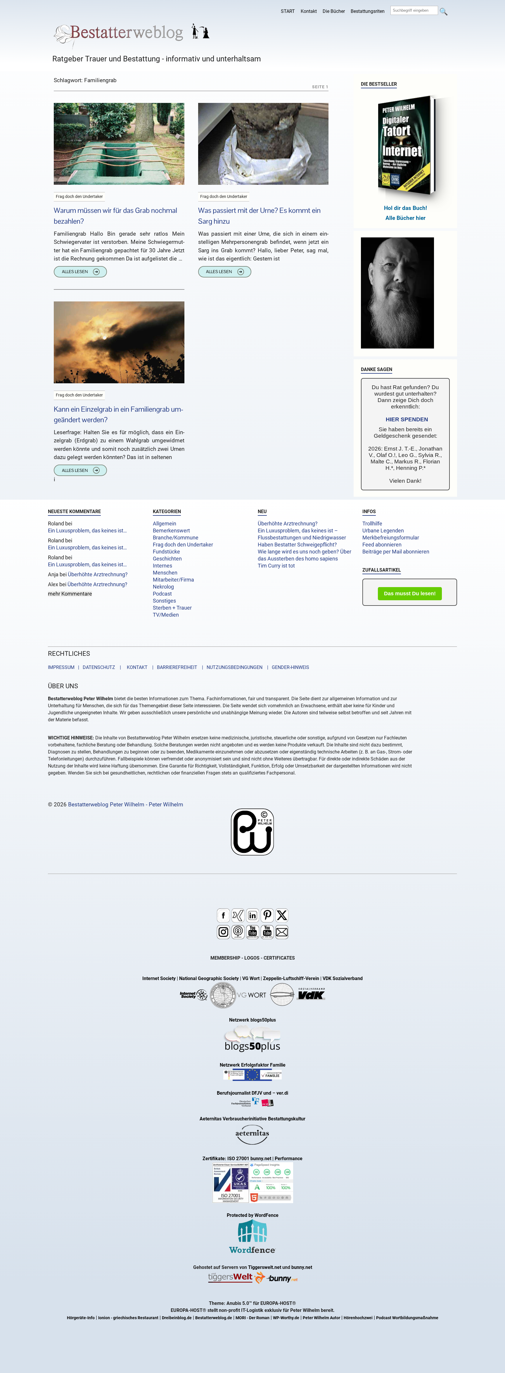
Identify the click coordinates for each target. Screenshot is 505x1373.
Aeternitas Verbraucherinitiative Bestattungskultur (252, 1119)
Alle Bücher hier (405, 218)
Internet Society (159, 978)
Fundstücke (166, 552)
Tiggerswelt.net (264, 1267)
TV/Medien (166, 615)
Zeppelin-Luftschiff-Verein (291, 978)
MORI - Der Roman (252, 1317)
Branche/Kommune (175, 538)
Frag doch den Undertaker (183, 545)
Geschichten (167, 559)
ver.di (282, 1093)
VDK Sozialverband (343, 978)
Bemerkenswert (171, 531)
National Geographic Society (209, 978)
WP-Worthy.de (286, 1317)
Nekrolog (163, 587)
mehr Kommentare (70, 594)
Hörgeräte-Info (81, 1317)
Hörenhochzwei (358, 1317)
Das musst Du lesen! (410, 593)
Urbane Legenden (383, 531)
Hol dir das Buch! (405, 208)
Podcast (162, 594)
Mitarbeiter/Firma (173, 580)
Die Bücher (334, 11)
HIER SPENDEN (407, 419)
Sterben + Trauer (172, 608)
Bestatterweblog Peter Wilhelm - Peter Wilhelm (125, 804)
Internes (162, 566)
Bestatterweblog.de (213, 1317)
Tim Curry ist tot (276, 566)
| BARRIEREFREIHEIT (173, 667)
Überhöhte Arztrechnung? (98, 574)
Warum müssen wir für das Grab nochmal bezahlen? (115, 216)
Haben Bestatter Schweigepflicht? (297, 545)
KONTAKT (136, 667)
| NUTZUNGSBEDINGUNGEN (230, 667)
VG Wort (251, 978)
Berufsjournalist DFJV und (244, 1093)
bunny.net (301, 1267)
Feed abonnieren (382, 545)
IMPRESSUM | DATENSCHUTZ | (85, 667)
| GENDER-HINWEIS (286, 667)
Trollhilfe (372, 524)
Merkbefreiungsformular (390, 538)
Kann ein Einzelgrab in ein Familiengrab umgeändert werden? (119, 415)
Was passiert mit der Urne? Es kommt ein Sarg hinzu (259, 216)
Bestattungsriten (368, 11)
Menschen (165, 573)
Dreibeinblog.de (177, 1317)
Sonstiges (164, 601)
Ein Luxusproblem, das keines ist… (87, 531)
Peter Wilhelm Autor (321, 1317)
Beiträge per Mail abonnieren (395, 552)
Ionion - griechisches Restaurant (128, 1317)
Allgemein (164, 524)
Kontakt (309, 11)
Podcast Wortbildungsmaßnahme (407, 1317)
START (288, 11)
